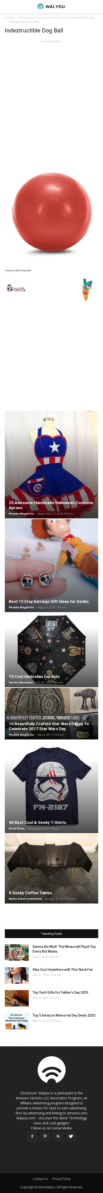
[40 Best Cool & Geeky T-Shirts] (51, 786)
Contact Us (40, 1179)
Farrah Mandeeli (21, 682)
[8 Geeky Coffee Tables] (51, 869)
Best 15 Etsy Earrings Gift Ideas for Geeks (49, 601)
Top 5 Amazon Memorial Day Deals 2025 (64, 1015)
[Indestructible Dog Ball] (51, 206)
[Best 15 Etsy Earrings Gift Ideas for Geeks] (51, 565)
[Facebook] (32, 1136)
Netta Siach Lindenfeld (25, 898)
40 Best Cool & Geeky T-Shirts (37, 822)
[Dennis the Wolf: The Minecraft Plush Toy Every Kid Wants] (17, 952)
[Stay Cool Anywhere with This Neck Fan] (17, 975)
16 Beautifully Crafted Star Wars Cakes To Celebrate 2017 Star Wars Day (49, 726)
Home (9, 17)
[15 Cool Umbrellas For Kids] (51, 650)
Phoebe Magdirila (21, 513)
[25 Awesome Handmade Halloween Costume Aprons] (51, 464)
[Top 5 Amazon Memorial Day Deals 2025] (17, 1021)
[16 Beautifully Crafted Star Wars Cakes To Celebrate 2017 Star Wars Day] (51, 713)
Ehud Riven (17, 828)
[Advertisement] (51, 95)
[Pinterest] (45, 1136)
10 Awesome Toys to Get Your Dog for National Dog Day (56, 17)
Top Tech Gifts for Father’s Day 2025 (60, 992)
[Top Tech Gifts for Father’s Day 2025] (17, 998)
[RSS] (58, 1136)
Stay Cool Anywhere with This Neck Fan (63, 969)
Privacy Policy (61, 1179)
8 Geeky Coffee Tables (30, 892)
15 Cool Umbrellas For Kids (34, 676)
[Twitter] (71, 1136)
